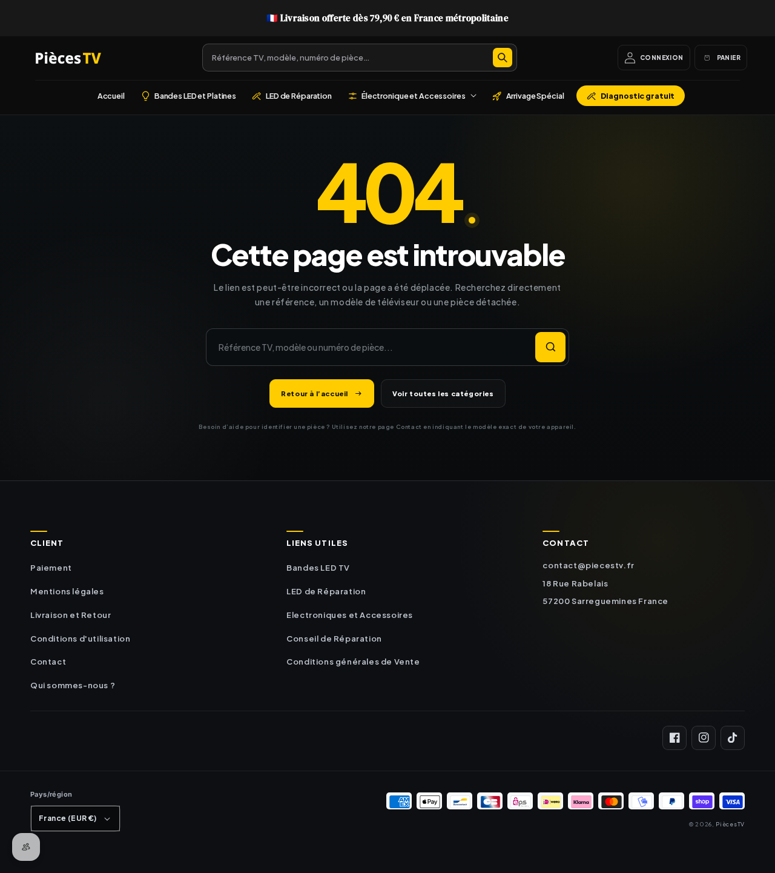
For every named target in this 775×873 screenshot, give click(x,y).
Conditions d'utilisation (80, 638)
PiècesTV (730, 824)
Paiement (51, 568)
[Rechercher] (502, 57)
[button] (412, 95)
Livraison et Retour (70, 615)
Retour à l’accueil (314, 393)
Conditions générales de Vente (353, 661)
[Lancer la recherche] (550, 347)
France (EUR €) (68, 818)
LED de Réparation (326, 591)
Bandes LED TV (318, 568)
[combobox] (359, 57)
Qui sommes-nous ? (72, 685)
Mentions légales (67, 591)
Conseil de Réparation (334, 638)
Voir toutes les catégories (443, 393)
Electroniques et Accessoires (349, 615)
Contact (48, 661)
